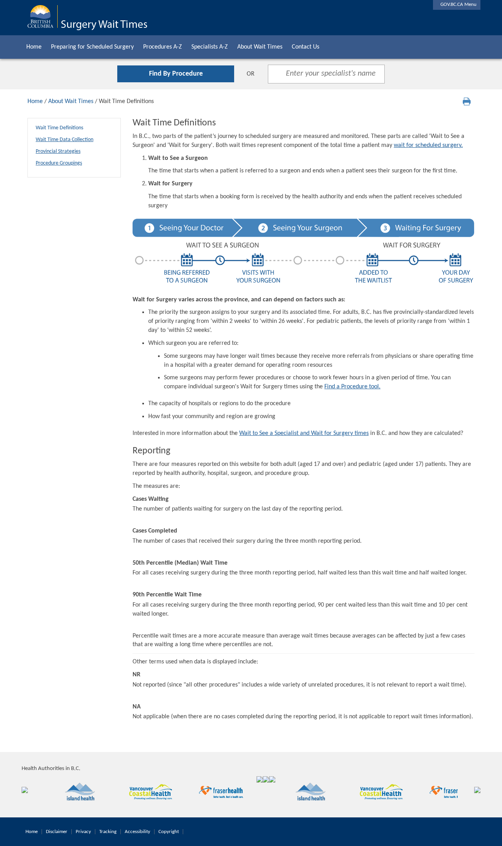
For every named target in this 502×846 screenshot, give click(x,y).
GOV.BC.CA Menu (457, 4)
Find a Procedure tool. (352, 387)
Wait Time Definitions (59, 128)
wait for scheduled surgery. (428, 145)
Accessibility (137, 831)
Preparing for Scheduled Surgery (92, 47)
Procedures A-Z (162, 47)
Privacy (83, 831)
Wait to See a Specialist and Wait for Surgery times (304, 433)
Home (34, 47)
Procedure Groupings (59, 163)
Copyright (168, 831)
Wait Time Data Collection (64, 140)
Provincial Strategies (58, 151)
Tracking (107, 831)
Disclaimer (56, 831)
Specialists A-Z (209, 47)
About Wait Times (259, 47)
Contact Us (305, 47)
